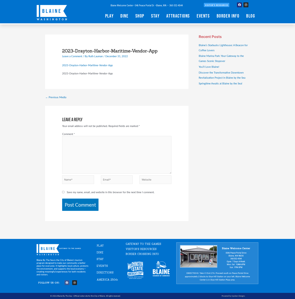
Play (109, 16)
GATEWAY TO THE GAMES (143, 244)
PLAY (100, 245)
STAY (100, 259)
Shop (139, 16)
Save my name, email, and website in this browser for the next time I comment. (110, 192)
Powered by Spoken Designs (233, 295)
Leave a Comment (72, 56)
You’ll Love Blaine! (209, 66)
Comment (68, 134)
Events (203, 16)
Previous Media (55, 97)
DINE (100, 252)
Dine (124, 16)
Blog (250, 16)
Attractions (178, 16)
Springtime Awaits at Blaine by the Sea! (220, 83)
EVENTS (102, 266)
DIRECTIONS (105, 272)
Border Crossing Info (142, 254)
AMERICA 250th (107, 279)
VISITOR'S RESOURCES (141, 249)
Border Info (228, 16)
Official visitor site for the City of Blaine (89, 295)
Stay (155, 16)
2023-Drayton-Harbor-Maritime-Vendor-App (87, 65)
